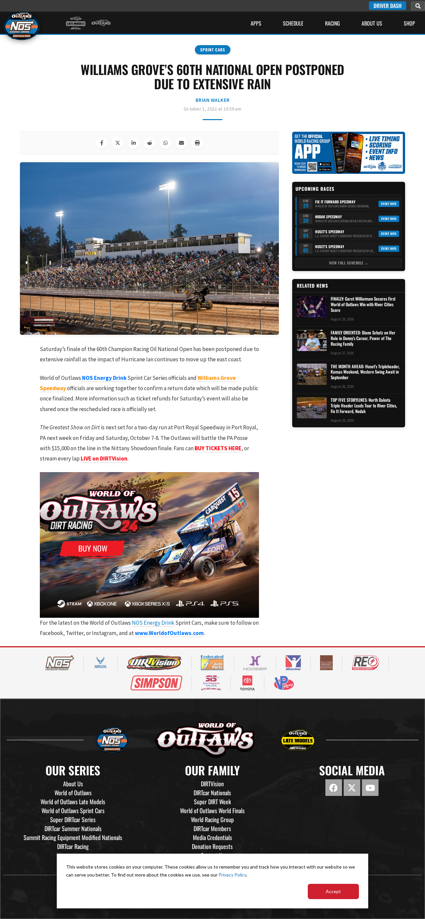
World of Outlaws (73, 792)
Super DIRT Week (212, 801)
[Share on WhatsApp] (165, 143)
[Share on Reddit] (149, 143)
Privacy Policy (232, 875)
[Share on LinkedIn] (133, 143)
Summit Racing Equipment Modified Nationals (73, 837)
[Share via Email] (181, 143)
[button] (418, 6)
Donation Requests (212, 846)
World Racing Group (212, 819)
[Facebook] (333, 787)
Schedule (293, 23)
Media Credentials (212, 837)
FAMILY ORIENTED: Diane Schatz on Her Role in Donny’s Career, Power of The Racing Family (363, 338)
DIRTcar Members (212, 828)
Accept (333, 891)
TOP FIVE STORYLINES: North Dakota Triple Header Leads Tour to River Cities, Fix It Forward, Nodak (364, 405)
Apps (256, 23)
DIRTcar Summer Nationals (73, 828)
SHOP (409, 23)
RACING (332, 23)
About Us (372, 23)
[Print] (197, 143)
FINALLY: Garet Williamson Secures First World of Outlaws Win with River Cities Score (363, 304)
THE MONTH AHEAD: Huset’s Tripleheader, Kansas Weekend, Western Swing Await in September (365, 372)
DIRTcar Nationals (212, 792)
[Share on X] (117, 143)
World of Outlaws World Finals (212, 810)
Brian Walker (213, 100)
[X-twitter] (352, 787)
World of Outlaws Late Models (73, 801)
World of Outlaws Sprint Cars (73, 810)
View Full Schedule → (349, 262)
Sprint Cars (212, 49)
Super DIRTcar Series (73, 819)
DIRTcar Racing (73, 846)
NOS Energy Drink (153, 622)
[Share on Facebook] (101, 143)
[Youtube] (370, 787)
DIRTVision (212, 783)
